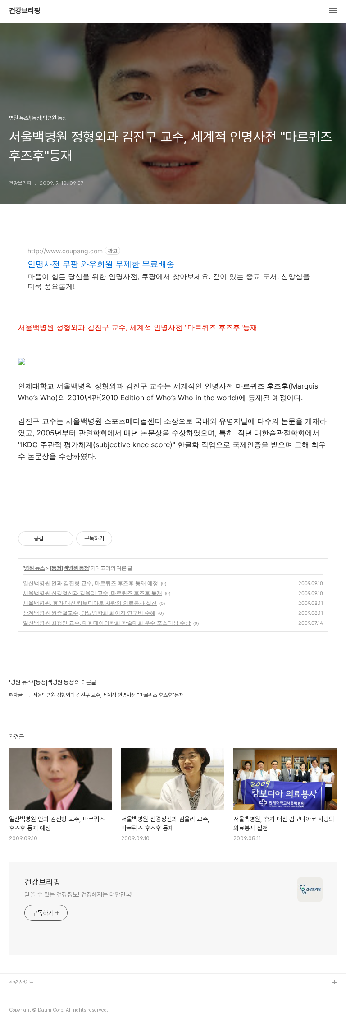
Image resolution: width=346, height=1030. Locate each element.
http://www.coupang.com (65, 251)
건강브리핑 (25, 11)
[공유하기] (52, 538)
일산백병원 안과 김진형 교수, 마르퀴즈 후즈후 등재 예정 (90, 583)
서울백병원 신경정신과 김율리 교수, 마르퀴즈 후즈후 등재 (92, 593)
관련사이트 (21, 982)
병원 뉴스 (34, 567)
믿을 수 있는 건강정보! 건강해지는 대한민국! (78, 894)
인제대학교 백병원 (29, 997)
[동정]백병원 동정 (69, 567)
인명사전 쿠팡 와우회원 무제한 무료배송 (100, 264)
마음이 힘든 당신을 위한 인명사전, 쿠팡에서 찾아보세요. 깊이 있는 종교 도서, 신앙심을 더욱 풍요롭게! (168, 281)
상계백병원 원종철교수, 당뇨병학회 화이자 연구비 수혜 (89, 612)
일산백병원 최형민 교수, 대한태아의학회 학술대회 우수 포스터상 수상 (107, 622)
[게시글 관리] (63, 538)
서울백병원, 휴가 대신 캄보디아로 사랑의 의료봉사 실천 (90, 603)
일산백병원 (21, 1011)
